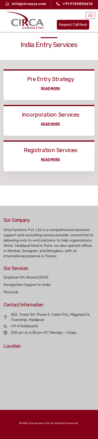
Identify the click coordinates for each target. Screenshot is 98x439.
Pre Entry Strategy (50, 79)
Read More (50, 89)
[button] (73, 25)
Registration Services (51, 150)
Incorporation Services (50, 114)
